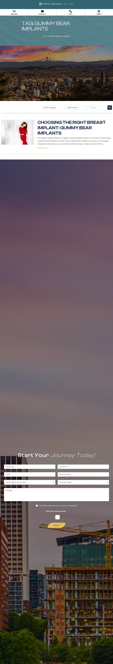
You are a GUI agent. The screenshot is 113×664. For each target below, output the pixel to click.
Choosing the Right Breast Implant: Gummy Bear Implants (72, 128)
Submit (56, 525)
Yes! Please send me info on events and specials (58, 506)
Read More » (43, 148)
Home (45, 36)
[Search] (109, 107)
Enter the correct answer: (56, 511)
